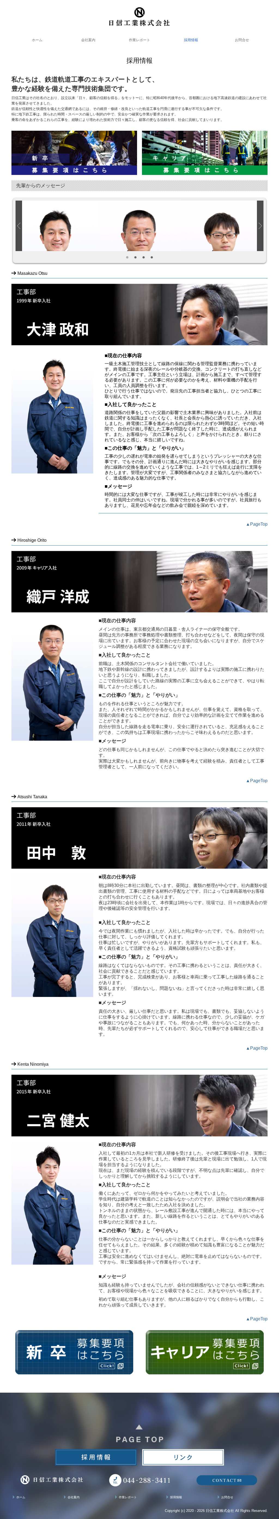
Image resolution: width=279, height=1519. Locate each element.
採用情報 (191, 40)
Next (260, 226)
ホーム (37, 40)
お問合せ (242, 40)
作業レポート (139, 40)
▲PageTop (257, 524)
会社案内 (88, 40)
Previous (19, 226)
